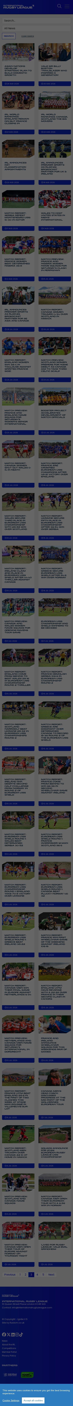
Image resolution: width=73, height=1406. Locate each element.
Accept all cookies (33, 1400)
